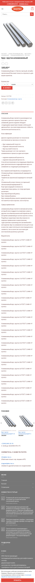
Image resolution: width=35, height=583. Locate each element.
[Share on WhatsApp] (3, 102)
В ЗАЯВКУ (7, 88)
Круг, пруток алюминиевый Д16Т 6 (24, 432)
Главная (4, 480)
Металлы (28, 53)
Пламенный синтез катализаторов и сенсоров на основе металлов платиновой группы (18, 499)
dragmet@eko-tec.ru (7, 463)
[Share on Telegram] (12, 102)
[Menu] (2, 9)
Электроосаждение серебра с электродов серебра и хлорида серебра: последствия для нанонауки (20, 521)
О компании (5, 487)
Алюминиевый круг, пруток (20, 55)
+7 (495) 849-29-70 (12, 4)
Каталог (4, 53)
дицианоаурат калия (8, 563)
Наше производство (16, 53)
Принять (17, 580)
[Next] (34, 426)
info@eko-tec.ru (23, 4)
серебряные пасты (7, 567)
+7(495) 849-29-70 (7, 443)
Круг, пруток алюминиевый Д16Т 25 (8, 432)
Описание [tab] (4, 113)
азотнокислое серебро (8, 565)
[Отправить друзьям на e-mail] (6, 102)
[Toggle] (33, 484)
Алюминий (5, 55)
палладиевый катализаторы (10, 558)
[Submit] (32, 14)
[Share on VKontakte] (9, 102)
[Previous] (1, 426)
